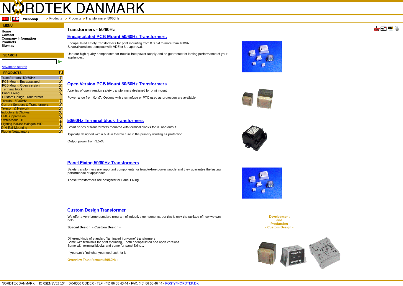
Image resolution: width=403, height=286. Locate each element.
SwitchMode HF (12, 120)
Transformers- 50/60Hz (18, 77)
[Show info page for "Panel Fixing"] (60, 93)
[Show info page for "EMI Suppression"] (60, 116)
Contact (8, 35)
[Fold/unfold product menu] (61, 73)
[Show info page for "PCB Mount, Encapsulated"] (60, 81)
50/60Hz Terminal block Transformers (105, 120)
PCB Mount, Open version (21, 85)
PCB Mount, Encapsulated (21, 81)
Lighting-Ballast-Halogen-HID (21, 124)
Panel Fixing (10, 93)
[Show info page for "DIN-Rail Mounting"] (60, 127)
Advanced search (14, 67)
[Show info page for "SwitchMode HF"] (60, 120)
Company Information (19, 38)
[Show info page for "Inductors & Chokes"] (60, 112)
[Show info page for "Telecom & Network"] (60, 108)
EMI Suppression (13, 116)
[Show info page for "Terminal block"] (60, 89)
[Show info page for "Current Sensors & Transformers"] (60, 104)
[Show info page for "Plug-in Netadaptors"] (60, 131)
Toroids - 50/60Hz (14, 101)
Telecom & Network (15, 108)
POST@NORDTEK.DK (182, 283)
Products (55, 18)
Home (6, 31)
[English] (15, 19)
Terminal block (12, 89)
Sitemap (8, 45)
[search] (60, 61)
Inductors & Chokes (15, 112)
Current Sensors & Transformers (25, 104)
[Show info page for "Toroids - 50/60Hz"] (60, 101)
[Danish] (5, 19)
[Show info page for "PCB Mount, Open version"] (60, 85)
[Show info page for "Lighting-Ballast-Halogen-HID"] (60, 124)
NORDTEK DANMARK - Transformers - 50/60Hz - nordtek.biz (73, 8)
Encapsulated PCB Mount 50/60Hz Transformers (117, 36)
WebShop (30, 19)
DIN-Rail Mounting (14, 127)
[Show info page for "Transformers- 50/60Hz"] (60, 77)
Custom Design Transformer (22, 97)
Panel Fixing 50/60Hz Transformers (103, 162)
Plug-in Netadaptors (15, 131)
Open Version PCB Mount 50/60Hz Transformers (117, 83)
